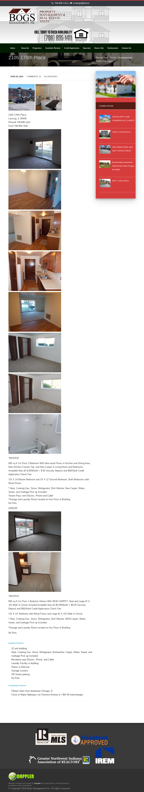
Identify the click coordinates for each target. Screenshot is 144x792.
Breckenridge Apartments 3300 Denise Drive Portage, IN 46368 (123, 166)
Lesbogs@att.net (81, 3)
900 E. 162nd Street (120, 181)
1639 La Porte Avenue (121, 132)
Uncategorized (125, 57)
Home (113, 57)
